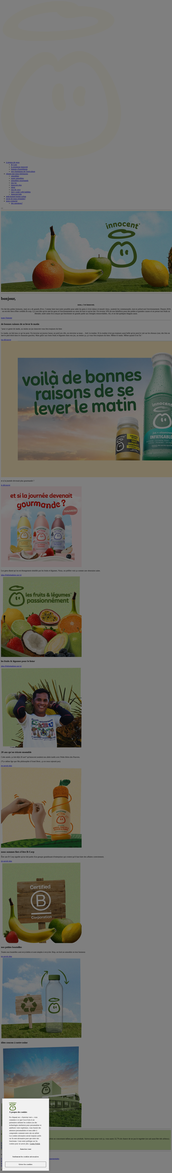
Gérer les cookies (25, 1164)
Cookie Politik (35, 1144)
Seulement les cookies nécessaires (25, 1157)
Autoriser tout (25, 1149)
